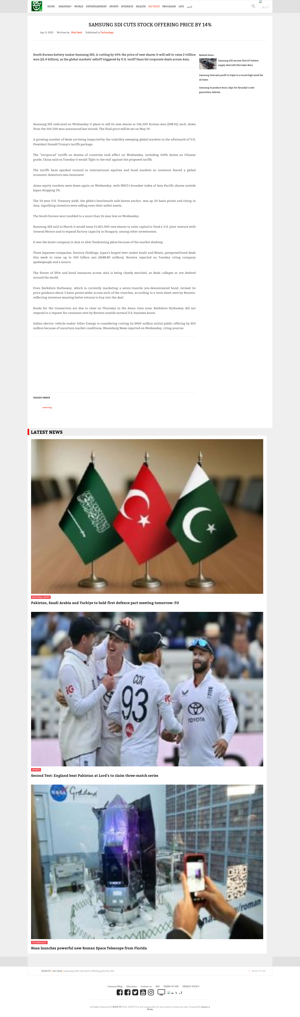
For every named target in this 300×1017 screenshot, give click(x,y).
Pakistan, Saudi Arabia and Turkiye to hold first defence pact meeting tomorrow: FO (105, 602)
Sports (113, 6)
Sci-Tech (154, 6)
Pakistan (64, 6)
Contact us (146, 986)
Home (51, 6)
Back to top (259, 971)
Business (127, 6)
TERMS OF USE (171, 986)
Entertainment (96, 6)
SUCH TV (117, 1007)
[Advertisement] (114, 93)
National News (41, 597)
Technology (39, 942)
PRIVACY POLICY (191, 986)
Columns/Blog (115, 986)
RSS (158, 986)
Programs (169, 6)
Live (181, 6)
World (78, 6)
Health (141, 6)
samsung (47, 407)
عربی (189, 6)
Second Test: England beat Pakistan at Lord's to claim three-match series (94, 775)
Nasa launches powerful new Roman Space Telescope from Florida (89, 948)
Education (131, 986)
